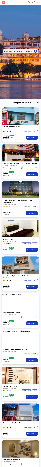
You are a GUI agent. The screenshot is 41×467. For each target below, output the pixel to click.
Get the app (31, 2)
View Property (31, 137)
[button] (20, 116)
